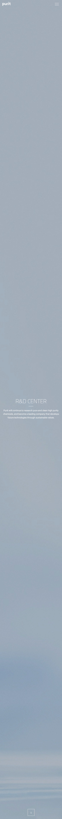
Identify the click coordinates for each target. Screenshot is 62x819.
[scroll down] (31, 812)
